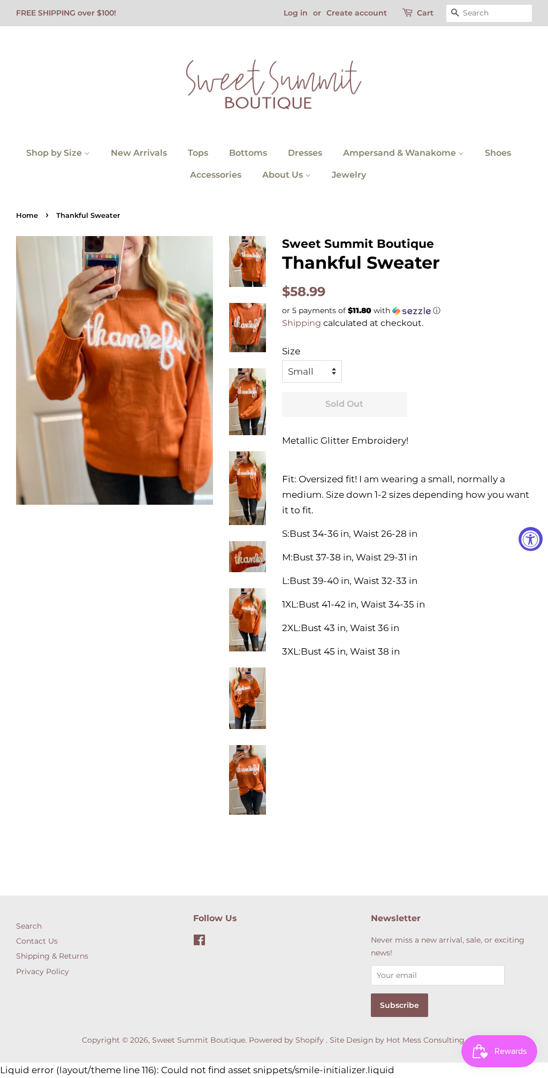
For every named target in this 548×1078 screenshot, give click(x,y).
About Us (283, 175)
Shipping (301, 323)
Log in (296, 13)
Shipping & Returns (52, 956)
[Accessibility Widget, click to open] (531, 539)
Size (291, 351)
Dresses (305, 153)
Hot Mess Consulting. (426, 1040)
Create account (356, 13)
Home (27, 215)
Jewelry (349, 175)
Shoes (498, 153)
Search (29, 926)
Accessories (215, 175)
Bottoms (248, 153)
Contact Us (37, 941)
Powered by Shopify (286, 1040)
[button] (407, 311)
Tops (198, 153)
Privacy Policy (42, 971)
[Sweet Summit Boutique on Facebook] (199, 942)
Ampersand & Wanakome (400, 153)
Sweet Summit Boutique (198, 1040)
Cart (425, 13)
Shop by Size (55, 153)
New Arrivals (139, 153)
